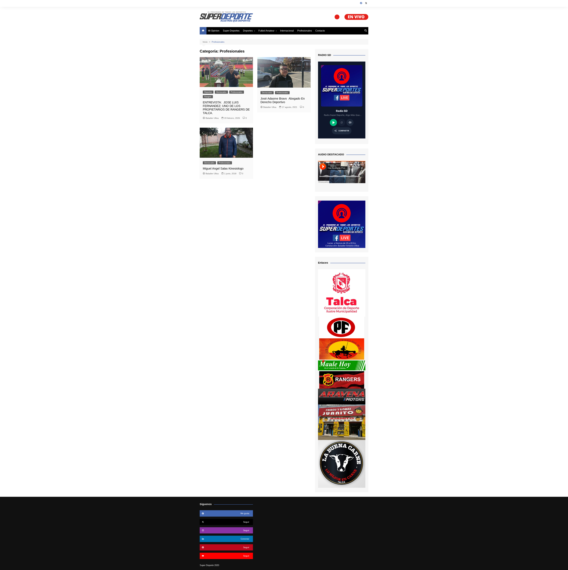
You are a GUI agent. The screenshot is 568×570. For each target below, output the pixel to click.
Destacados (221, 92)
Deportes (248, 30)
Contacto (320, 30)
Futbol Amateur (266, 30)
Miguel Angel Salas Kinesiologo (223, 168)
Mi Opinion (213, 30)
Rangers (207, 97)
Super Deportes (231, 30)
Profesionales (304, 30)
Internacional (287, 30)
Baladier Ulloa (212, 118)
